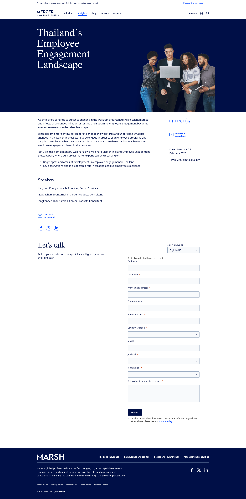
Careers (105, 13)
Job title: (132, 341)
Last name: (133, 274)
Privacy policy (165, 421)
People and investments (166, 456)
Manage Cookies (101, 484)
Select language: (175, 244)
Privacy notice (57, 484)
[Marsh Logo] (50, 457)
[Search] (208, 13)
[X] (199, 470)
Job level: (132, 354)
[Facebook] (192, 470)
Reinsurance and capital (136, 456)
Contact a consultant (49, 215)
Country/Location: (136, 327)
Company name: (136, 301)
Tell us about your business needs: (144, 381)
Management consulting (196, 456)
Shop (93, 13)
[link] (41, 228)
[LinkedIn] (206, 470)
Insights (82, 13)
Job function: (134, 367)
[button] (208, 3)
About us (117, 13)
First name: (133, 261)
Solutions (69, 13)
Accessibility (71, 484)
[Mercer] (48, 13)
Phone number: (135, 314)
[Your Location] (201, 13)
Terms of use (42, 484)
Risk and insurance (109, 456)
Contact (193, 13)
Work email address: (138, 287)
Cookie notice (85, 484)
